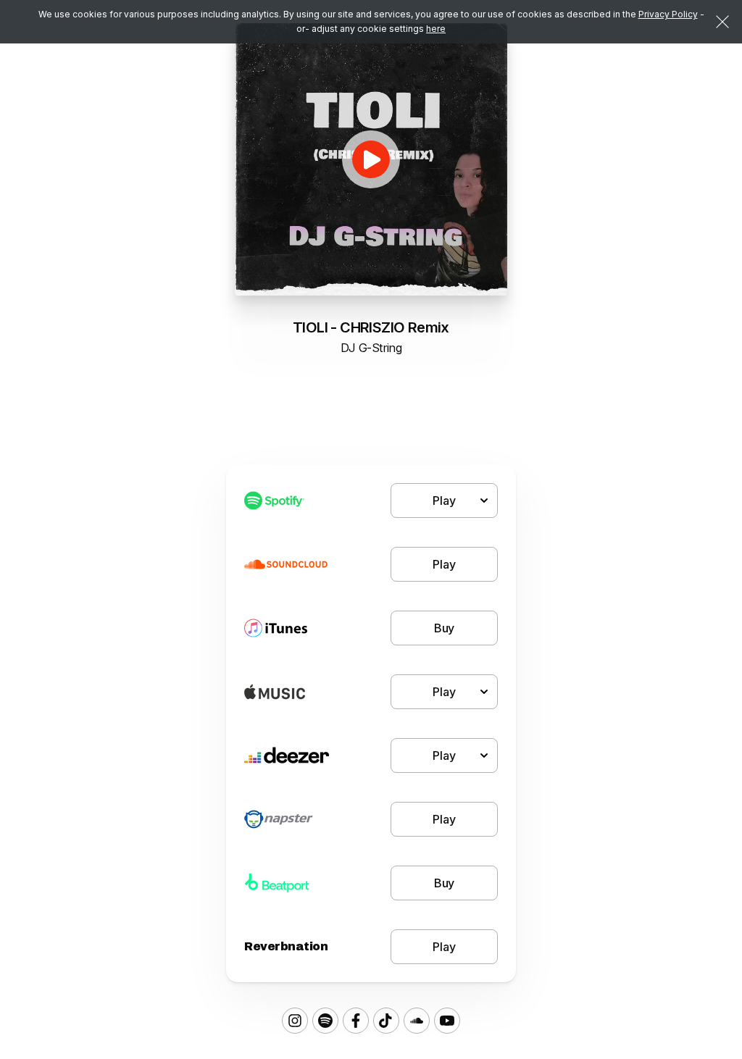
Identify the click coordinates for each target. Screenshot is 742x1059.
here (436, 28)
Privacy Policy (668, 14)
